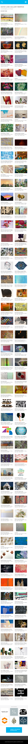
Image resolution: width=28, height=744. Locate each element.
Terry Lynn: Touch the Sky (19, 491)
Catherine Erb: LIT (18, 23)
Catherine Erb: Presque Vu (5, 257)
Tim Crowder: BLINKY (18, 188)
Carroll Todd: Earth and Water (5, 505)
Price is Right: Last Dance (5, 670)
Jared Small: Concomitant (5, 78)
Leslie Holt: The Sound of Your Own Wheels (8, 119)
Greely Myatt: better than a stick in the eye (7, 367)
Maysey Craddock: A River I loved (6, 147)
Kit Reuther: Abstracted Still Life (6, 615)
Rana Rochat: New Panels (19, 312)
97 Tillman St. (12, 51)
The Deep (16, 532)
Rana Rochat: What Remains (19, 546)
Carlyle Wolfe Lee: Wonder (5, 133)
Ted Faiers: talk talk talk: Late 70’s (6, 629)
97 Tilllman (25, 561)
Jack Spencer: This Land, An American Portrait (8, 684)
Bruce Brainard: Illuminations (5, 188)
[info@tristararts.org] (26, 737)
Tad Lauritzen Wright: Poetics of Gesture (7, 353)
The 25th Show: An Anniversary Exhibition (7, 436)
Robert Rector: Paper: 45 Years (6, 587)
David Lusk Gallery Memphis (5, 51)
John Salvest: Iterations (4, 243)
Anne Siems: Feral (4, 601)
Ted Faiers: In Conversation (19, 408)
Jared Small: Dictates (18, 202)
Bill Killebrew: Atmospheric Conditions (21, 257)
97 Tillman (25, 464)
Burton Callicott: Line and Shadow (20, 684)
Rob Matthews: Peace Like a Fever (20, 615)
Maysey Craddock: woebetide (5, 422)
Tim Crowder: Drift (4, 381)
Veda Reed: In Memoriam (19, 64)
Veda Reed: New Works (4, 202)
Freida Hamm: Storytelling (19, 174)
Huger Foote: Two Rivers (19, 147)
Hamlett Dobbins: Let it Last (19, 505)
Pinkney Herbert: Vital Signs (5, 326)
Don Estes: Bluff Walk (4, 23)
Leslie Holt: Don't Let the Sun (19, 326)
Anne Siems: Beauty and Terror (20, 422)
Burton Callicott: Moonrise (5, 532)
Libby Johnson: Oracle (4, 50)
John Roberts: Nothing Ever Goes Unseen (7, 312)
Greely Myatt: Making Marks (19, 656)
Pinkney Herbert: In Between (5, 64)
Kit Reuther (16, 119)
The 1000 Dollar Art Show (19, 477)
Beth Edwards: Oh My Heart (19, 560)
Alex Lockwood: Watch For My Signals (21, 381)
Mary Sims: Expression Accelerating (6, 229)
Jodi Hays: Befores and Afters (19, 133)
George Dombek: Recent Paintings (6, 656)
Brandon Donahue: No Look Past (6, 560)
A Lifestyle (2, 546)
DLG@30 (16, 78)
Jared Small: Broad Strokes (5, 491)
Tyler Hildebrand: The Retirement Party (21, 670)
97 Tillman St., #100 (13, 299)
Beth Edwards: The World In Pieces (20, 229)
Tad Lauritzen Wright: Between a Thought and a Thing (9, 477)
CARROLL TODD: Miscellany (5, 298)
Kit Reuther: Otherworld (18, 298)
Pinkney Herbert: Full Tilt (19, 601)
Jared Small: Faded (18, 353)
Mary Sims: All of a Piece (19, 587)
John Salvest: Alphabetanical (5, 408)
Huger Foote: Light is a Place (19, 367)
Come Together (3, 174)
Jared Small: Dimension (18, 629)
